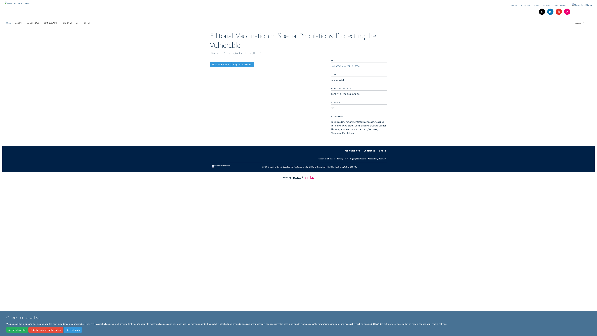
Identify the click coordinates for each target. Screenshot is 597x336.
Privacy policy (342, 159)
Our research (51, 22)
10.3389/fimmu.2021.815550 (345, 66)
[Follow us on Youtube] (559, 11)
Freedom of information (326, 159)
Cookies (536, 5)
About (18, 22)
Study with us (70, 22)
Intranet (563, 5)
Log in (555, 5)
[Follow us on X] (542, 11)
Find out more (73, 329)
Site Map (514, 5)
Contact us (546, 5)
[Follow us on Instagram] (567, 11)
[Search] (583, 23)
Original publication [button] (242, 64)
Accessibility (525, 5)
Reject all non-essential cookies (45, 329)
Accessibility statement (377, 159)
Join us (86, 22)
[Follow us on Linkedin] (550, 11)
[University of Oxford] (579, 5)
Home (8, 22)
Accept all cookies (17, 329)
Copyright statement (358, 159)
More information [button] (220, 64)
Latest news (32, 22)
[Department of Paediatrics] (18, 2)
